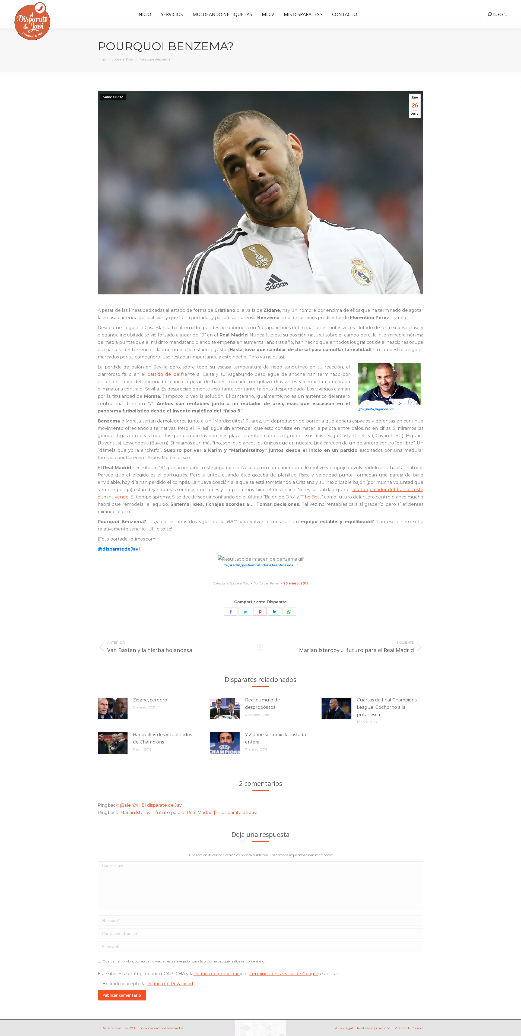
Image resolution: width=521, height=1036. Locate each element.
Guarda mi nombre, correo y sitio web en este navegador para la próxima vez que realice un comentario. (184, 961)
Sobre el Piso (113, 97)
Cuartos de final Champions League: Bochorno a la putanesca (387, 707)
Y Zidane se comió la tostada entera (275, 738)
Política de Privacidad (170, 983)
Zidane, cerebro (150, 700)
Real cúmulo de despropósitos (262, 703)
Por (266, 583)
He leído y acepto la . (147, 983)
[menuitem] (144, 14)
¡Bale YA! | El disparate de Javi (151, 805)
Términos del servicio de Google (283, 973)
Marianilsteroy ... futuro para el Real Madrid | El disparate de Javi (188, 812)
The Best (311, 497)
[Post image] (113, 708)
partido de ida (163, 374)
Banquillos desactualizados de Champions (162, 738)
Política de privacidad (216, 973)
